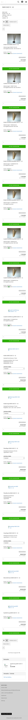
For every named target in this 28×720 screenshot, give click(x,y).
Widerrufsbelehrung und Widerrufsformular (10, 690)
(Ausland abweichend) (17, 53)
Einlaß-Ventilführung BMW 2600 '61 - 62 (13, 122)
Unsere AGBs (4, 687)
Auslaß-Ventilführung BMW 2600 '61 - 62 (13, 239)
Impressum (3, 695)
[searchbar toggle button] (18, 2)
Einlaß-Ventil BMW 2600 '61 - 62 (11, 44)
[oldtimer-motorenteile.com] (3, 2)
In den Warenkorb (14, 68)
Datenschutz (4, 698)
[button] (3, 21)
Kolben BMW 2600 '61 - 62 (10, 355)
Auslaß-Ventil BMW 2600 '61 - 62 (11, 83)
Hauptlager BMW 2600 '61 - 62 (11, 533)
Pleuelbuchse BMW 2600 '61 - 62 (11, 493)
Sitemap (3, 700)
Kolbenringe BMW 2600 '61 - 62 (11, 403)
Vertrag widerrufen (6, 713)
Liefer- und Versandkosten (7, 692)
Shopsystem (9, 718)
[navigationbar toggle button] (26, 2)
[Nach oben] (23, 717)
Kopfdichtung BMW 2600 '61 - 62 (11, 612)
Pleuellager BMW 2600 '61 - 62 (11, 448)
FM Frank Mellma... (8, 677)
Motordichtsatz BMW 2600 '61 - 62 (12, 577)
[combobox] (13, 21)
